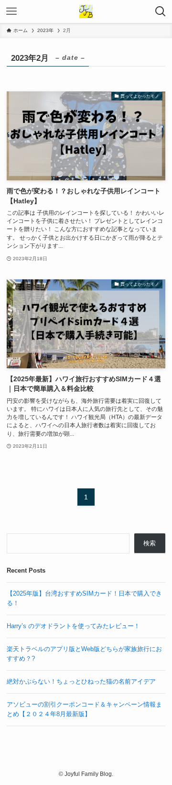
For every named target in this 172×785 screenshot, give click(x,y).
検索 (149, 543)
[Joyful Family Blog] (86, 11)
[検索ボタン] (160, 11)
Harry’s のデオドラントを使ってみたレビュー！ (73, 626)
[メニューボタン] (11, 11)
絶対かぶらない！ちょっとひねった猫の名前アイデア (81, 681)
